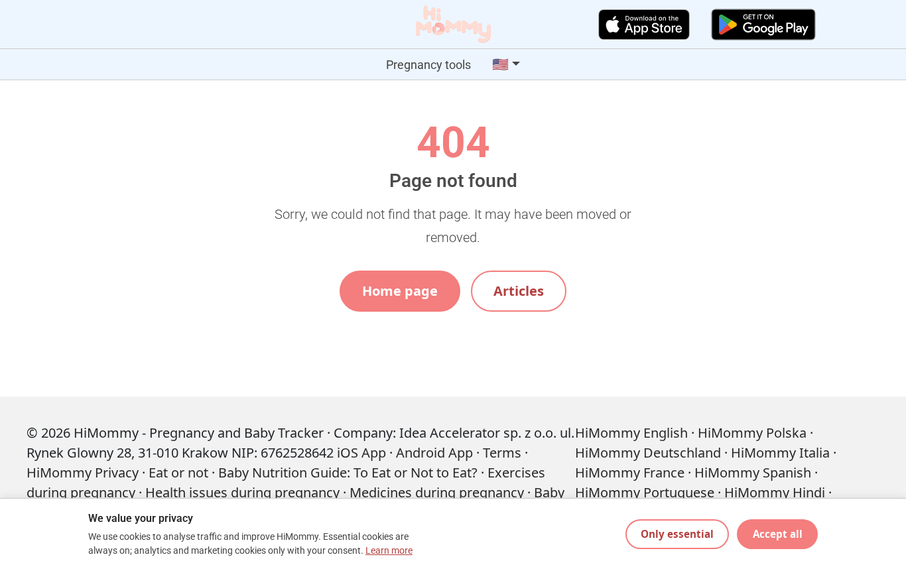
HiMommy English (631, 433)
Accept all (778, 533)
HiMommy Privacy (83, 472)
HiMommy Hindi (774, 492)
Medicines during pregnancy (437, 492)
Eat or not (178, 472)
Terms (502, 453)
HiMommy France (629, 472)
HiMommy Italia (780, 453)
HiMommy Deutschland (648, 453)
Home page (400, 291)
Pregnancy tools (428, 65)
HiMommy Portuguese (644, 492)
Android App (434, 453)
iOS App (361, 453)
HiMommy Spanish (752, 472)
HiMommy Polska (752, 433)
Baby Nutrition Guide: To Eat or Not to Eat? (348, 472)
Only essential (677, 533)
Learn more (389, 550)
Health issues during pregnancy (242, 492)
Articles (518, 291)
